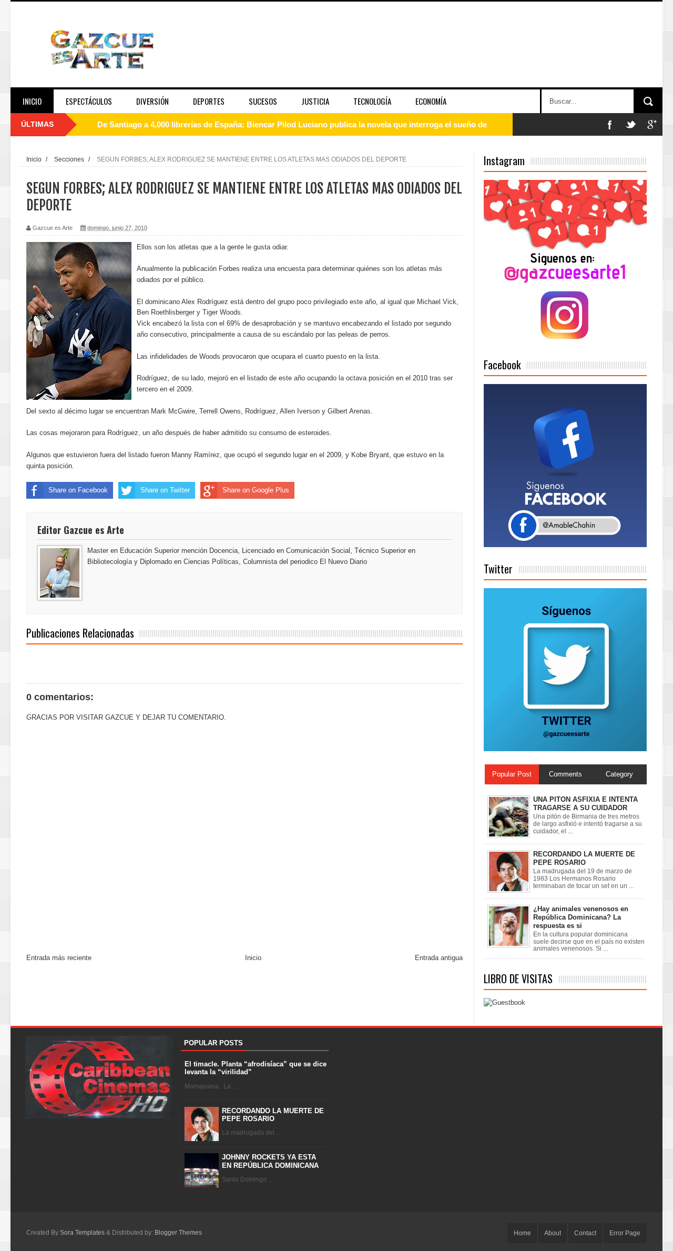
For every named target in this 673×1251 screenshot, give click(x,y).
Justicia (315, 101)
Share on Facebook (78, 490)
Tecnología (372, 101)
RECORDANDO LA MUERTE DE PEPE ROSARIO (273, 1115)
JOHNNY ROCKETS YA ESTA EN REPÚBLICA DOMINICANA (270, 1161)
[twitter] (630, 124)
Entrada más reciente (58, 958)
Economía (430, 101)
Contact (585, 1233)
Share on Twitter (165, 490)
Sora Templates (82, 1232)
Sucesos (263, 101)
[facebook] (609, 124)
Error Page (624, 1233)
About (552, 1233)
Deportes (209, 101)
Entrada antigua (439, 958)
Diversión (152, 101)
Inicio (32, 101)
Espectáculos (89, 101)
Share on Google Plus (255, 490)
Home (522, 1233)
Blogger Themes (178, 1232)
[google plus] (651, 124)
